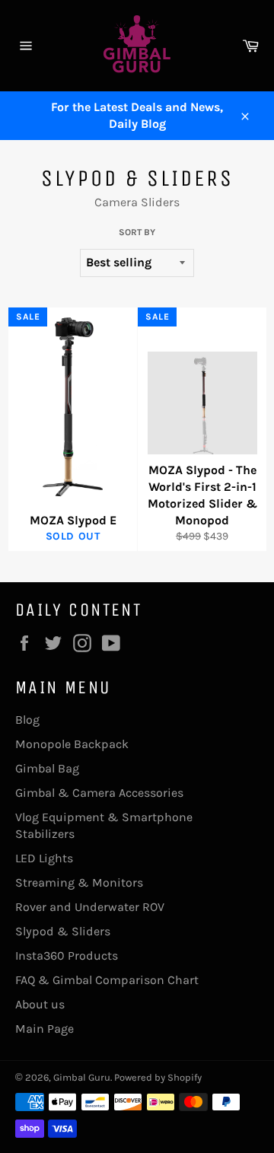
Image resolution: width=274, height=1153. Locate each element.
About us (40, 1004)
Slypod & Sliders (62, 931)
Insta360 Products (66, 955)
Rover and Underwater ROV (89, 907)
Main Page (44, 1028)
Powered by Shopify (158, 1077)
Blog (27, 719)
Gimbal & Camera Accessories (99, 792)
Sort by (137, 232)
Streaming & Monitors (79, 882)
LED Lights (44, 858)
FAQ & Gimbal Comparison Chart (107, 980)
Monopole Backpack (72, 744)
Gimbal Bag (47, 768)
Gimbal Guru (81, 1077)
